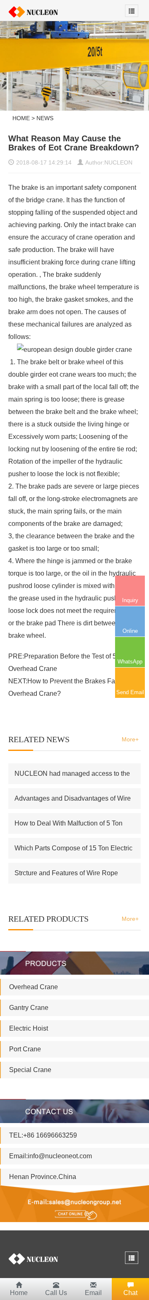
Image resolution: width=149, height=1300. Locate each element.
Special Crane (30, 1069)
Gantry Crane (28, 1007)
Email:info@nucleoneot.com (50, 1156)
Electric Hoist (28, 1028)
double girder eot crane (43, 374)
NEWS (44, 118)
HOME (21, 118)
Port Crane (25, 1049)
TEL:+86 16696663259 (43, 1135)
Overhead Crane (33, 986)
